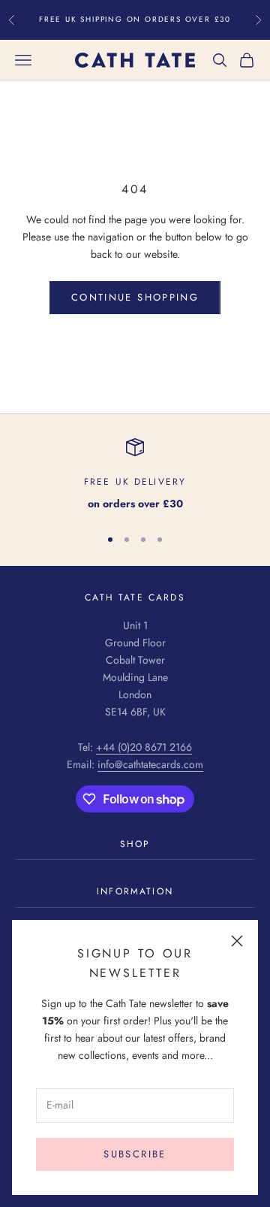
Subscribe (135, 1154)
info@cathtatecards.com (150, 764)
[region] (135, 475)
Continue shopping (135, 297)
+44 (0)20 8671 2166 (144, 747)
